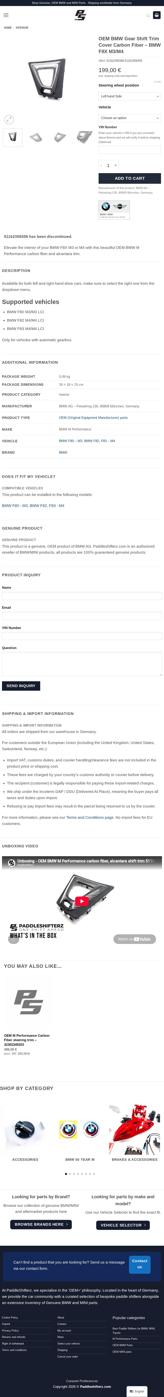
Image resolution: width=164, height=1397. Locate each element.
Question (9, 648)
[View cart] (157, 15)
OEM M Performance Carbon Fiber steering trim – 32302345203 (26, 1040)
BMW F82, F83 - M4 (47, 506)
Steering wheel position (119, 85)
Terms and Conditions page (90, 817)
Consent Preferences (82, 1381)
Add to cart (130, 178)
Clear (157, 82)
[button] (6, 15)
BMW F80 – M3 (70, 441)
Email (6, 608)
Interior (22, 27)
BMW (63, 452)
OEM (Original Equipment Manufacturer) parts (93, 418)
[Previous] (9, 80)
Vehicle (105, 107)
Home (8, 27)
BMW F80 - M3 (15, 506)
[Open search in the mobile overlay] (148, 15)
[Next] (85, 80)
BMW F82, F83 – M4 (99, 441)
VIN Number (108, 127)
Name (6, 587)
